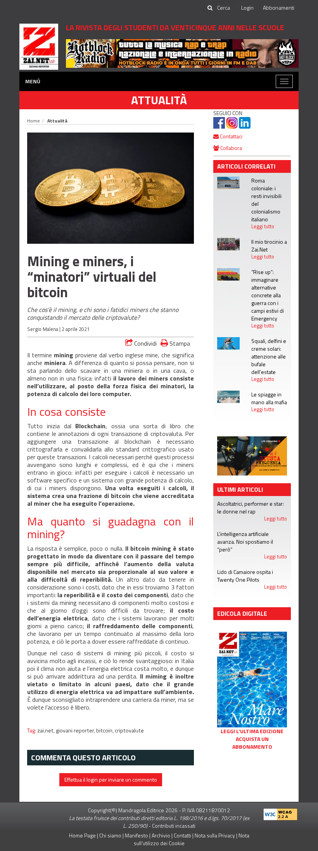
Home (33, 120)
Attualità (159, 100)
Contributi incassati (173, 826)
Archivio (161, 835)
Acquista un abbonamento (252, 743)
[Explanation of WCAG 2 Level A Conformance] (280, 812)
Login (247, 7)
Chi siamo (110, 835)
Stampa (179, 343)
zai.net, (46, 730)
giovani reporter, (76, 730)
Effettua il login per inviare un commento (110, 779)
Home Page (82, 835)
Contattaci (230, 136)
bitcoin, (105, 730)
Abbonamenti (278, 7)
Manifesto (136, 835)
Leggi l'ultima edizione (252, 731)
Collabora (230, 148)
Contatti (182, 835)
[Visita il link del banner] (182, 53)
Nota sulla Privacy (215, 835)
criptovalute (129, 730)
